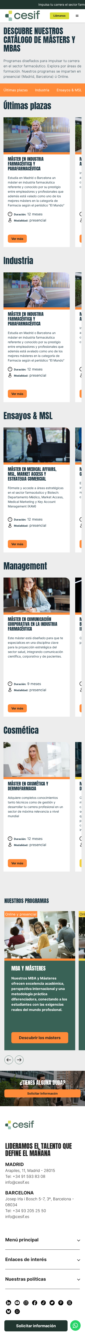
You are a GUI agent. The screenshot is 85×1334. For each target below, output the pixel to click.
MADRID (14, 1164)
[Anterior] (8, 1059)
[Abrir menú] (77, 15)
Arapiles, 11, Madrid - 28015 (30, 1170)
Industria (42, 90)
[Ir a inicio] (24, 15)
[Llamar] (75, 1325)
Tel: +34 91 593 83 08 (25, 1176)
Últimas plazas (15, 90)
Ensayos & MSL (69, 90)
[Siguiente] (19, 1059)
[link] (59, 15)
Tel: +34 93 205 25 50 (25, 1210)
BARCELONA (19, 1192)
